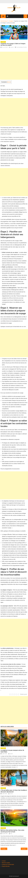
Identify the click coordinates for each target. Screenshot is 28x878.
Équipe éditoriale (6, 866)
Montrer (9, 82)
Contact (4, 860)
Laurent (12, 47)
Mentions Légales (6, 862)
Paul (11, 833)
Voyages (3, 41)
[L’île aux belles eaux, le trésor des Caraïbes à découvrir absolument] (14, 777)
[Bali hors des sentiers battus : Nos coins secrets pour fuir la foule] (14, 817)
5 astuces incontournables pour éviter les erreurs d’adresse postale (5, 848)
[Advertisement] (14, 66)
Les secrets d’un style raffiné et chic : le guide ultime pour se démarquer (24, 848)
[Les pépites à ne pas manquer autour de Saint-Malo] (14, 738)
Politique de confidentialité (8, 864)
